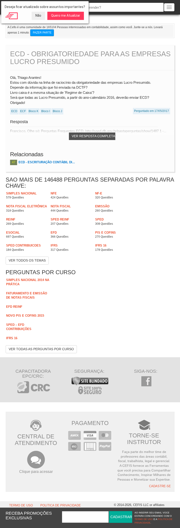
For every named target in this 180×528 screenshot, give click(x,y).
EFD (54, 232)
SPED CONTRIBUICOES (23, 245)
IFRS (54, 245)
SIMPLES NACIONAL (21, 193)
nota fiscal (61, 206)
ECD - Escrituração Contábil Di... (47, 162)
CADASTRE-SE (160, 486)
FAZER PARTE (42, 32)
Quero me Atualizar (65, 15)
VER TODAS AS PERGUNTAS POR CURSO (41, 349)
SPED (99, 219)
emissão (102, 206)
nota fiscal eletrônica (26, 206)
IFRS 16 (100, 245)
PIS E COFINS (105, 232)
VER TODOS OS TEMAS (27, 260)
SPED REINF (60, 219)
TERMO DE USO (21, 505)
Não (38, 15)
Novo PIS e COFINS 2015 (25, 315)
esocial (13, 232)
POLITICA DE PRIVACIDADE (60, 505)
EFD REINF (14, 306)
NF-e (98, 193)
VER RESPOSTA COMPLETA (93, 136)
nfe (54, 193)
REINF (10, 219)
